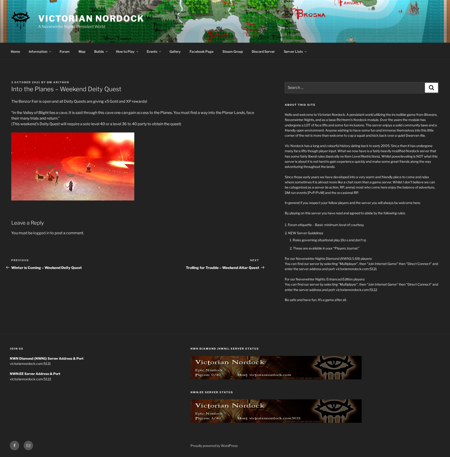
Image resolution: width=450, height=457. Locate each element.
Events (152, 51)
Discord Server (263, 51)
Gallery (175, 51)
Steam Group (232, 51)
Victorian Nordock (91, 18)
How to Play (125, 51)
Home (15, 51)
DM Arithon (58, 82)
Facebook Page (202, 51)
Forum (65, 51)
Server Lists (293, 51)
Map (82, 51)
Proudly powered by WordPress (214, 446)
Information (38, 51)
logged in (41, 233)
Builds (99, 51)
